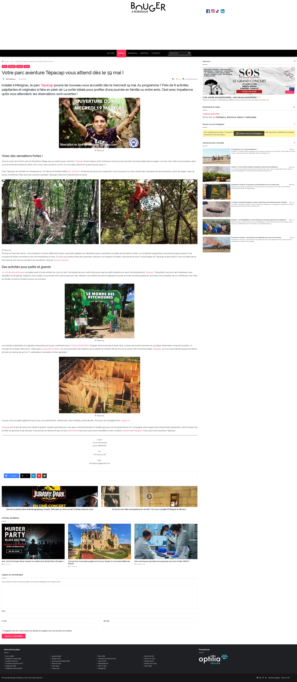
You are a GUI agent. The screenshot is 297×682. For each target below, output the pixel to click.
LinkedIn (222, 11)
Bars (99, 656)
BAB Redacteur (11, 79)
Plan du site (285, 678)
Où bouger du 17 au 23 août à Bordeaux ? (244, 149)
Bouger (11, 66)
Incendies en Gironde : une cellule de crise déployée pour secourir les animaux (256, 237)
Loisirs (19, 66)
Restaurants (148, 663)
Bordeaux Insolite (11, 658)
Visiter (54, 668)
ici (105, 164)
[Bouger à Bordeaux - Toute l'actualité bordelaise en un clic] (148, 7)
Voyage (100, 668)
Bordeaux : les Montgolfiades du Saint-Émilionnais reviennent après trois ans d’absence (258, 220)
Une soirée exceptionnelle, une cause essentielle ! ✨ (232, 97)
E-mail (4, 621)
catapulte (157, 349)
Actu (120, 53)
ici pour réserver (60, 260)
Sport (146, 666)
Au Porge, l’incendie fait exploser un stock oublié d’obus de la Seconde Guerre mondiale (259, 202)
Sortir (143, 53)
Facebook (208, 11)
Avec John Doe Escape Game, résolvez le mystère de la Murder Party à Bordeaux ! (33, 561)
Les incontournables (59, 661)
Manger (132, 53)
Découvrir (147, 658)
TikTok (218, 11)
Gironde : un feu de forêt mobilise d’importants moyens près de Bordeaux (254, 167)
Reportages (102, 663)
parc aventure (73, 171)
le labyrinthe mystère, (50, 349)
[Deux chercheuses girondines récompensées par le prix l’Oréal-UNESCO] (165, 541)
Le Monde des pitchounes (13, 272)
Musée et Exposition (12, 663)
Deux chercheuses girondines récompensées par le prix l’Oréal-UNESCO (161, 561)
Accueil (111, 53)
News (27, 66)
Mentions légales (274, 678)
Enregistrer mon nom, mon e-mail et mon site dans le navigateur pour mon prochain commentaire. (38, 631)
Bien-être (147, 656)
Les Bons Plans (10, 661)
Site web (106, 621)
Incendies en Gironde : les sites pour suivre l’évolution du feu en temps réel (255, 184)
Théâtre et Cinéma (11, 668)
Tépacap (47, 85)
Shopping (8, 666)
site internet (73, 430)
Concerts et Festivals (105, 658)
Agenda (54, 656)
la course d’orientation (79, 345)
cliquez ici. (125, 420)
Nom (4, 611)
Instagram (213, 11)
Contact (155, 53)
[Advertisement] (148, 31)
